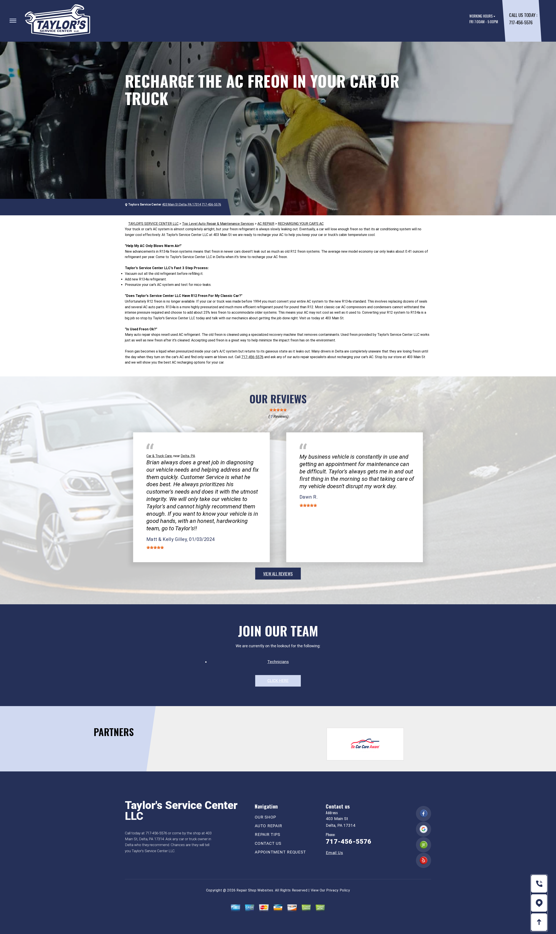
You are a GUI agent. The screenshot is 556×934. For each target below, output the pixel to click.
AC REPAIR (265, 224)
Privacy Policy (338, 890)
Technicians (278, 661)
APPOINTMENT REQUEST (280, 852)
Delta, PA (188, 456)
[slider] (278, 410)
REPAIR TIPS (267, 834)
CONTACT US (268, 843)
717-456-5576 (520, 22)
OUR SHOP (265, 817)
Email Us (334, 853)
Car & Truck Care (159, 456)
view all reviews (278, 573)
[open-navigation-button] (13, 21)
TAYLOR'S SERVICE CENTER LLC (153, 224)
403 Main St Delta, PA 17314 (181, 204)
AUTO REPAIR (268, 825)
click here (278, 680)
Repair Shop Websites (255, 890)
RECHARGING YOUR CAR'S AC (301, 224)
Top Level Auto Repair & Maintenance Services (218, 224)
